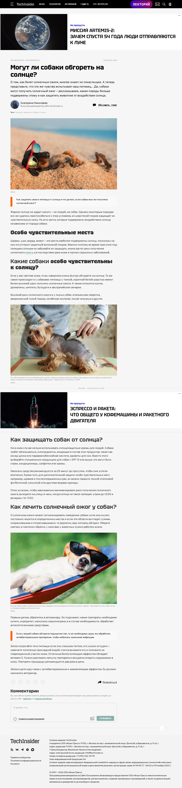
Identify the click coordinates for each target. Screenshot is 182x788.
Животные (28, 112)
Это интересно (17, 60)
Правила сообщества (21, 757)
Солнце (43, 112)
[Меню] (12, 4)
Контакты (15, 764)
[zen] (27, 749)
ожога (29, 252)
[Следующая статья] (91, 728)
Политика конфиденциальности (26, 761)
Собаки (36, 112)
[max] (32, 749)
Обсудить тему (107, 105)
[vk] (17, 749)
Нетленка (18, 112)
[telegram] (22, 749)
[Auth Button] (170, 4)
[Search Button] (164, 4)
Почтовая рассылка (157, 4)
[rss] (12, 749)
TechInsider (26, 4)
